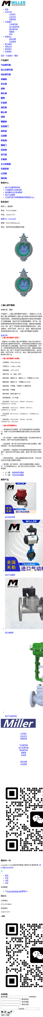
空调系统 (5, 169)
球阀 (3, 88)
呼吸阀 (4, 140)
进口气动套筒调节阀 (12, 187)
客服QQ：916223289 (8, 219)
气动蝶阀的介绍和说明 (13, 190)
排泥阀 (4, 150)
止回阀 (4, 173)
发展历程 (12, 19)
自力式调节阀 (14, 27)
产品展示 (9, 56)
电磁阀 (11, 32)
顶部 (6, 883)
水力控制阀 (6, 164)
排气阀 (4, 154)
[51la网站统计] (2, 871)
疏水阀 (4, 93)
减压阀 (4, 107)
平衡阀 (4, 159)
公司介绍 (21, 731)
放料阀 (4, 131)
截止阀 (4, 112)
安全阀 (4, 84)
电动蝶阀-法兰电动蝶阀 (13, 192)
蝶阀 (16, 56)
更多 (11, 34)
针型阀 (4, 103)
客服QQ (25, 891)
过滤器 (4, 136)
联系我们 (21, 776)
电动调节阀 (13, 29)
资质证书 (21, 772)
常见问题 (12, 39)
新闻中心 (21, 759)
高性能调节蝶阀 (18, 472)
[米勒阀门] (13, 5)
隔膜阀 (4, 121)
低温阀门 (5, 126)
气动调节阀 (13, 24)
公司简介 (12, 14)
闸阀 (3, 117)
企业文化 (12, 17)
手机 (6, 880)
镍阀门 (4, 145)
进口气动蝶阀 (10, 195)
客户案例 (21, 768)
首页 (2, 56)
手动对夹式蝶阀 (18, 475)
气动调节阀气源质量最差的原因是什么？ (20, 197)
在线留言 (21, 781)
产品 (6, 878)
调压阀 (4, 178)
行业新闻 (12, 41)
